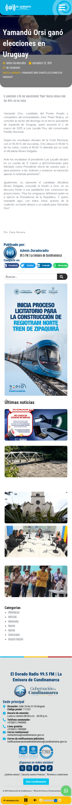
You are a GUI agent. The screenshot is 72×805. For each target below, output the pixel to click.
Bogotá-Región (15, 639)
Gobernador (14, 634)
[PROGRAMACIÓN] (4, 800)
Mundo (11, 630)
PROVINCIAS (13, 612)
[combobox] (31, 277)
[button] (11, 265)
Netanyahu (13, 621)
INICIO (6, 72)
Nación (11, 625)
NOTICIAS (12, 616)
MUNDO (16, 72)
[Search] (62, 277)
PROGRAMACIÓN (12, 801)
